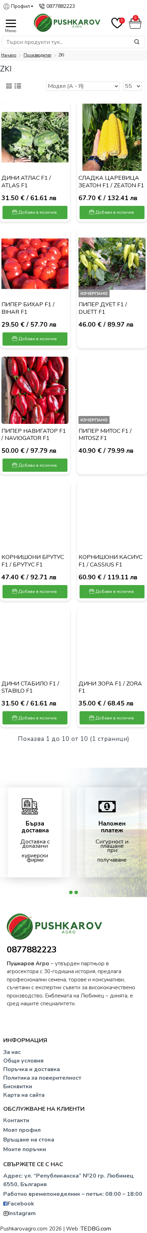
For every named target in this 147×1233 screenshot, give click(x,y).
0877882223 (32, 949)
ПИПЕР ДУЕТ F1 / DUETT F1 (102, 308)
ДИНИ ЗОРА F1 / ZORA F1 (110, 687)
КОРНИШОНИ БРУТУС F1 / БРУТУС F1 (32, 561)
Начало (8, 55)
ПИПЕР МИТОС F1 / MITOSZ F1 (105, 434)
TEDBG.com (96, 1229)
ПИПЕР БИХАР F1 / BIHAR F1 (28, 308)
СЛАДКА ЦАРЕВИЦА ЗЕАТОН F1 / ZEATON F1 (111, 181)
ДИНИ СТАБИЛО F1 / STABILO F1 (30, 687)
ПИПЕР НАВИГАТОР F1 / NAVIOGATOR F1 (33, 434)
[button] (71, 892)
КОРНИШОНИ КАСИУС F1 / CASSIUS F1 (110, 561)
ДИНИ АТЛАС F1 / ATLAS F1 (26, 181)
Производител (37, 55)
